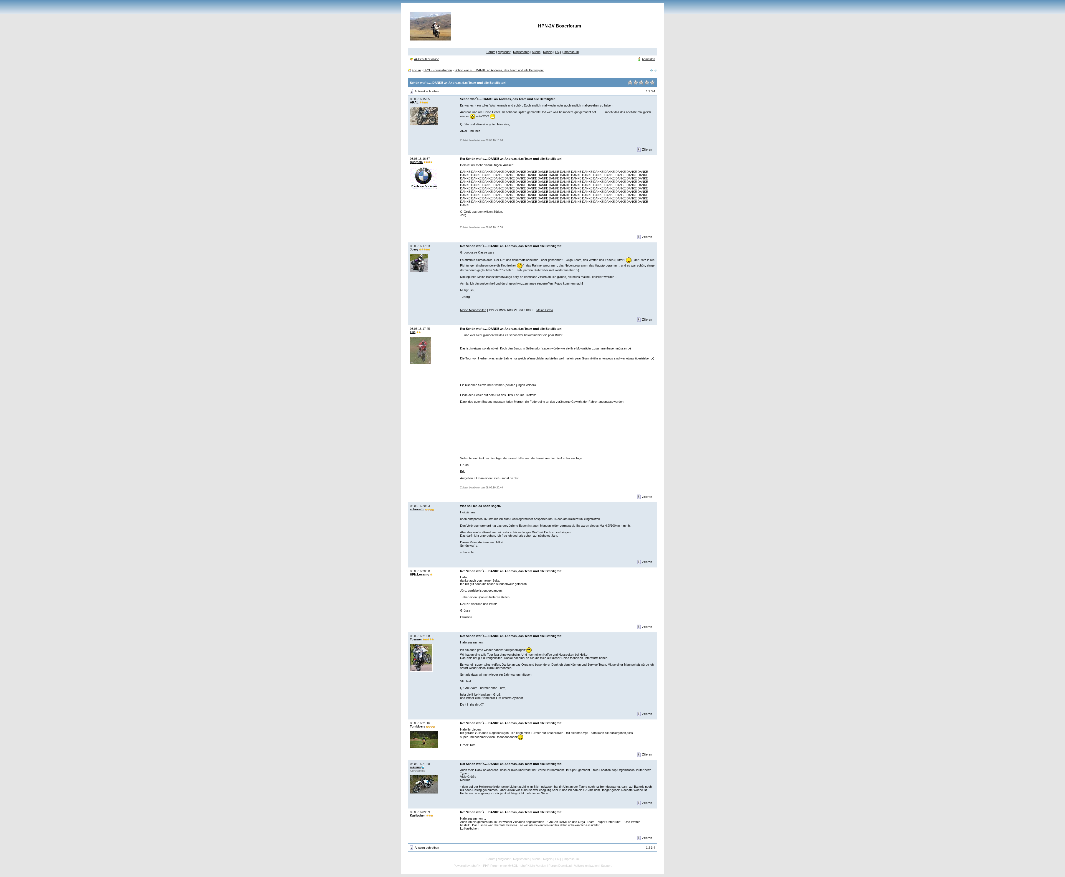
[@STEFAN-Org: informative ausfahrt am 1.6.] (651, 70)
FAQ (558, 52)
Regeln (547, 52)
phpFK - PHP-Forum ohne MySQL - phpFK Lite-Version (508, 865)
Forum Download (560, 865)
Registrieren (521, 52)
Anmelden (648, 59)
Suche (536, 52)
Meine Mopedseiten (473, 310)
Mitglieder (504, 52)
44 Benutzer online (426, 59)
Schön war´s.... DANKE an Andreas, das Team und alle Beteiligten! (499, 70)
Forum (490, 52)
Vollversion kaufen (586, 865)
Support (606, 865)
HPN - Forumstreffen (438, 70)
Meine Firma (544, 310)
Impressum (571, 52)
